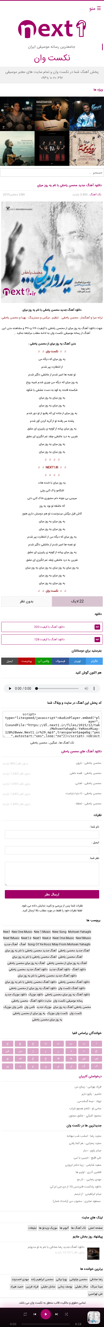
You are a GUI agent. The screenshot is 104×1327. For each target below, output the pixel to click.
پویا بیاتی (61, 1279)
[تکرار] (25, 1314)
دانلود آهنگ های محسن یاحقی (81, 751)
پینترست (27, 661)
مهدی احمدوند (20, 1279)
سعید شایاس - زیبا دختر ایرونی (83, 1165)
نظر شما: (94, 858)
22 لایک (77, 601)
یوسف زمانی (65, 1286)
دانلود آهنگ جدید (71, 310)
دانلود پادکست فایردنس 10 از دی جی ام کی (75, 1186)
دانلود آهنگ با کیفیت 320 (66, 627)
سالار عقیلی (81, 1286)
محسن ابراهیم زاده (42, 1279)
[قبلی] (35, 1314)
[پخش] (46, 1314)
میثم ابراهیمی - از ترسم (87, 1194)
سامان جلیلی (48, 1286)
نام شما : (94, 826)
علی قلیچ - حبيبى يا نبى (87, 1157)
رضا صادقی (96, 1279)
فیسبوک (60, 661)
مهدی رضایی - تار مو (89, 1179)
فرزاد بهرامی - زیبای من (87, 1086)
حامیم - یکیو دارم (91, 1094)
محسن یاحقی (51, 310)
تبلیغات (32, 1228)
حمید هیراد (16, 1286)
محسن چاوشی (78, 1279)
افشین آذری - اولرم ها (88, 1172)
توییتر (77, 661)
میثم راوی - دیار (92, 1150)
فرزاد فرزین (32, 1286)
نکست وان (52, 351)
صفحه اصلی (95, 1228)
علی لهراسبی (95, 1294)
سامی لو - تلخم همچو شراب (85, 1108)
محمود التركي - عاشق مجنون (85, 1115)
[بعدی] (56, 1314)
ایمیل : (95, 842)
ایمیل (10, 661)
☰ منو (95, 9)
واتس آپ (43, 661)
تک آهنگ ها (66, 742)
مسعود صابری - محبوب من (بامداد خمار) (77, 1201)
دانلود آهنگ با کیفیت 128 (66, 639)
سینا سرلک (96, 1286)
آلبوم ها (64, 1228)
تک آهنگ (95, 194)
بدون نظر (26, 601)
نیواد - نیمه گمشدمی (89, 1101)
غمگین (53, 742)
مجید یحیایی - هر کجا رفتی (85, 1143)
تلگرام (94, 661)
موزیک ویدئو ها (48, 1228)
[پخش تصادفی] (66, 1314)
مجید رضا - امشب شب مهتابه (84, 1136)
